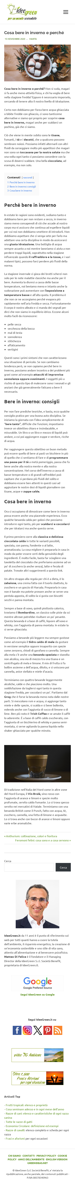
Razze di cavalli (15, 1130)
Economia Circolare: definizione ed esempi (32, 1126)
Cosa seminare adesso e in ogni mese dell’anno (35, 1109)
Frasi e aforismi (15, 1138)
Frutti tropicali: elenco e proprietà (26, 1105)
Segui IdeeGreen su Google (37, 994)
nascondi (27, 177)
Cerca (7, 861)
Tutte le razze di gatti (19, 1121)
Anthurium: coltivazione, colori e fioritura (31, 836)
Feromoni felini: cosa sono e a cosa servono (42, 840)
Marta (33, 38)
